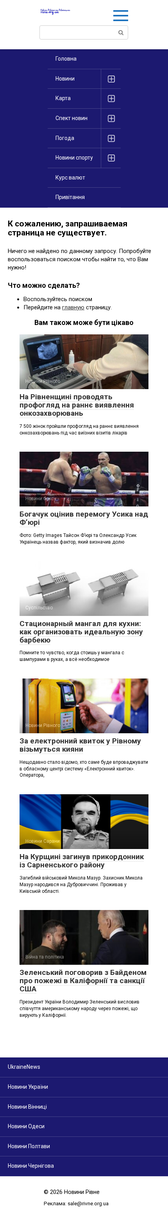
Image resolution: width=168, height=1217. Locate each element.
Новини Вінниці (27, 1107)
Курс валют (70, 177)
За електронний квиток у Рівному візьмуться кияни (80, 745)
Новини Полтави (29, 1146)
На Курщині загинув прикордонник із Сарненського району (82, 860)
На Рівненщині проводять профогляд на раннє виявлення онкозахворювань (77, 405)
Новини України (28, 1087)
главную (73, 307)
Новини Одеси (26, 1126)
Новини (65, 78)
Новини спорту (74, 157)
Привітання (70, 197)
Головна (66, 59)
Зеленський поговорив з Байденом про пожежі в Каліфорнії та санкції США (83, 980)
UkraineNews (24, 1067)
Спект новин (71, 118)
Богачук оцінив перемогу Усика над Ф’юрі (84, 518)
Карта (63, 98)
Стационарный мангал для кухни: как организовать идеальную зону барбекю (81, 631)
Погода (64, 138)
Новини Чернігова (31, 1166)
